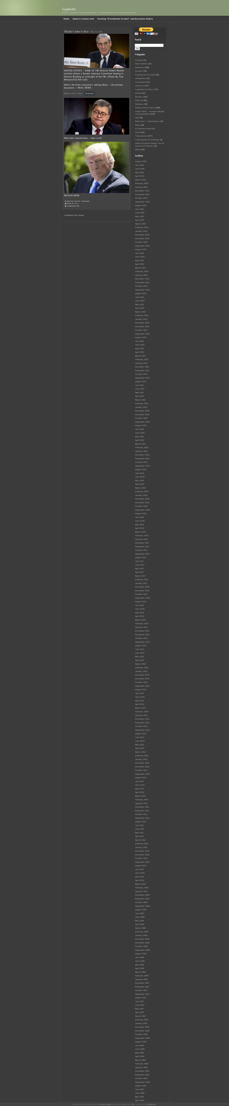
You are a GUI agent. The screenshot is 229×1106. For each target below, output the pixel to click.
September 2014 (142, 686)
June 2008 (140, 961)
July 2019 (139, 473)
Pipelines (139, 104)
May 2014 (139, 701)
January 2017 (141, 583)
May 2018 (139, 525)
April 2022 (139, 352)
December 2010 (142, 851)
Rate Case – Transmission (147, 121)
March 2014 (140, 708)
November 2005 (142, 1075)
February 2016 (141, 623)
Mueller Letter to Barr (73, 93)
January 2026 (141, 187)
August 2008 (140, 954)
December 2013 (142, 719)
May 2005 (139, 1097)
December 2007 (142, 983)
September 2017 (142, 554)
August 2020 (140, 425)
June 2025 (140, 213)
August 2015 (140, 645)
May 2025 (139, 216)
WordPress (151, 1104)
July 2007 (139, 1001)
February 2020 (141, 447)
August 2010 (140, 866)
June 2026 (140, 169)
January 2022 (141, 363)
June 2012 (140, 785)
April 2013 (139, 748)
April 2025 (139, 220)
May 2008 (139, 965)
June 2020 (140, 433)
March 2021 (140, 400)
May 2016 (139, 613)
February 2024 (141, 271)
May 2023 (139, 304)
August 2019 (140, 469)
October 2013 (141, 726)
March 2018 (140, 532)
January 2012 (141, 803)
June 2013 (140, 741)
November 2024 (142, 238)
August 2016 (140, 601)
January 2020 (141, 451)
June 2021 (140, 389)
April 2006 (139, 1056)
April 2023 (139, 308)
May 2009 (139, 921)
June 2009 (140, 917)
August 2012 (140, 778)
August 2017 (140, 557)
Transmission (141, 136)
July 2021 (139, 385)
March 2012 (140, 796)
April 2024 (139, 264)
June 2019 (140, 477)
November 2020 (142, 414)
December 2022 (142, 323)
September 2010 (142, 862)
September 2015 (142, 642)
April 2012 (139, 792)
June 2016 (140, 609)
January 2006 (141, 1067)
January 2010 (141, 891)
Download (89, 93)
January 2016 (141, 627)
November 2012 (142, 767)
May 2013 (139, 745)
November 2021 (142, 370)
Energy (138, 71)
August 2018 (140, 513)
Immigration (140, 78)
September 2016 (142, 598)
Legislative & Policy (144, 89)
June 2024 (140, 257)
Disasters (139, 67)
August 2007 (140, 998)
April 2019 (139, 484)
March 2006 (140, 1060)
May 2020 (139, 436)
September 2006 (142, 1038)
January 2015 (141, 671)
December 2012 (142, 763)
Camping (139, 60)
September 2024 (142, 246)
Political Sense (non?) (145, 108)
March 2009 (140, 928)
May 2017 (139, 569)
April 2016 (139, 616)
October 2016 (141, 594)
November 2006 (142, 1031)
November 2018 (142, 503)
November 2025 (142, 194)
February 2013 (141, 756)
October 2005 (141, 1078)
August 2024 (140, 249)
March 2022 (140, 356)
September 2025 (142, 202)
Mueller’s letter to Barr (76, 31)
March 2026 (140, 180)
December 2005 (142, 1071)
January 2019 (141, 495)
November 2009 (142, 899)
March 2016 (140, 620)
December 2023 (142, 279)
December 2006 (142, 1027)
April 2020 (139, 440)
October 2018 (141, 506)
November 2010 (142, 855)
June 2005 (140, 1093)
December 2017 (142, 543)
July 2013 (139, 737)
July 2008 (139, 957)
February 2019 (141, 491)
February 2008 (141, 976)
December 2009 (142, 895)
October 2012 (141, 770)
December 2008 (142, 939)
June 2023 (140, 301)
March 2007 (140, 1016)
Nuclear (138, 97)
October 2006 (141, 1034)
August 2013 (140, 734)
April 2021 (139, 396)
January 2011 (141, 847)
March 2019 (140, 488)
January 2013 (141, 759)
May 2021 (139, 392)
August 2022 (140, 337)
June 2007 (140, 1005)
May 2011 (139, 833)
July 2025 (139, 209)
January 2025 (141, 231)
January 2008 (141, 979)
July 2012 (139, 781)
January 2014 (141, 715)
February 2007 (141, 1020)
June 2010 (140, 873)
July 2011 (139, 825)
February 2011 (141, 844)
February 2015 (141, 668)
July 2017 (139, 561)
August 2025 (140, 205)
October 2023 (141, 286)
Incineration (140, 82)
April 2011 (139, 836)
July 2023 (139, 297)
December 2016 (142, 587)
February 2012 (141, 800)
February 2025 (141, 227)
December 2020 (142, 411)
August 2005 (140, 1086)
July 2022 (139, 341)
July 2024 (139, 253)
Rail (137, 118)
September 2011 (142, 818)
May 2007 (139, 1009)
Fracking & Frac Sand (145, 75)
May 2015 (139, 657)
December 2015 (142, 631)
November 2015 (142, 635)
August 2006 (140, 1042)
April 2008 (139, 968)
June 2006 (140, 1049)
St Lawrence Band (143, 129)
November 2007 (142, 987)
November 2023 (142, 282)
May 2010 (139, 877)
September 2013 (142, 730)
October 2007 (141, 990)
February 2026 (141, 183)
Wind (137, 149)
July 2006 (139, 1045)
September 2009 (142, 906)
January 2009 (141, 935)
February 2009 (141, 932)
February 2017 (141, 579)
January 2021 (141, 407)
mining (138, 93)
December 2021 (142, 367)
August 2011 (140, 822)
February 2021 (141, 403)
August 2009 (140, 910)
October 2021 (141, 374)
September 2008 (142, 950)
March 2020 (140, 444)
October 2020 (141, 418)
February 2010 (141, 888)
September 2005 (142, 1082)
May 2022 (139, 348)
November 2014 (142, 679)
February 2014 (141, 712)
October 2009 (141, 902)
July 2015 (139, 649)
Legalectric (69, 9)
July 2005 (139, 1089)
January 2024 (141, 275)
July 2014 (139, 693)
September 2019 (142, 466)
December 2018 (142, 499)
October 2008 (141, 946)
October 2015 (141, 638)
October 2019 (141, 462)
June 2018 (140, 521)
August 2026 (140, 161)
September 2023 (142, 290)
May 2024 (139, 260)
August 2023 (140, 293)
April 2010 (139, 880)
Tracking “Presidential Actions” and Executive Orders (125, 19)
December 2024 (142, 235)
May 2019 (139, 481)
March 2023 (140, 312)
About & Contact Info (83, 19)
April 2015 (139, 660)
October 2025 (141, 198)
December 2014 (142, 675)
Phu (133, 1104)
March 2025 (140, 224)
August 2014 (140, 690)
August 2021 (140, 381)
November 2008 (142, 943)
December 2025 (142, 191)
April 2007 (139, 1012)
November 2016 (142, 591)
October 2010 (141, 858)
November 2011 (142, 811)
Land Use (139, 86)
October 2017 (141, 550)
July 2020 (139, 429)
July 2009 (139, 913)
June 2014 (140, 697)
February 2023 (141, 315)
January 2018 (141, 539)
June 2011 (139, 829)
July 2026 (139, 165)
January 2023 (141, 319)
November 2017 (142, 547)
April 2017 (139, 572)
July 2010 (139, 869)
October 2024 (141, 242)
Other (76, 203)
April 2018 (139, 528)
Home (66, 19)
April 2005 (139, 1100)
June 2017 (140, 565)
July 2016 (139, 605)
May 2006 (139, 1053)
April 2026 (139, 176)
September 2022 (142, 334)
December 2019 (142, 455)
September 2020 (142, 422)
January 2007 (141, 1023)
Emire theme (106, 1104)
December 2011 (142, 807)
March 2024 (140, 268)
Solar (137, 125)
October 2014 (141, 682)
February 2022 (141, 359)
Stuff (137, 132)
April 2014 (139, 704)
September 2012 (142, 774)
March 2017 (140, 576)
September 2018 (142, 510)
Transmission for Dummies (147, 140)
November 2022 (142, 326)
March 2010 (140, 884)
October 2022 (141, 330)
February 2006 (141, 1064)
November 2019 (142, 459)
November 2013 (142, 723)
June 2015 (140, 653)
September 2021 (142, 378)
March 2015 (140, 664)
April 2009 (139, 924)
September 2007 (142, 994)
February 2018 (141, 535)
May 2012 (139, 789)
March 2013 (140, 752)
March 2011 (140, 840)
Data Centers (141, 64)
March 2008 (140, 972)
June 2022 (140, 345)
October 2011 (141, 814)
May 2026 (139, 172)
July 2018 (139, 517)
